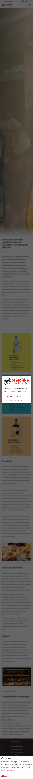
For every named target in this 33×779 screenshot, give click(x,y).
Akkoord (4, 776)
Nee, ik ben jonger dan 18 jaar (16, 400)
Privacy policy (9, 770)
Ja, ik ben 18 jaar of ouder (12, 396)
